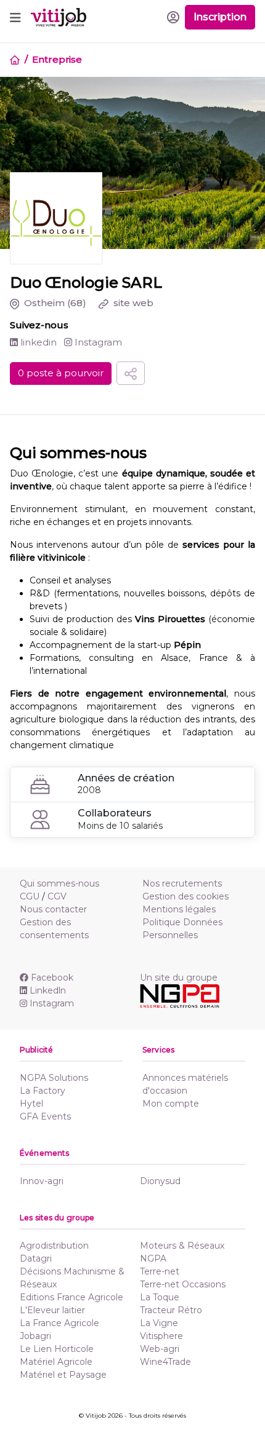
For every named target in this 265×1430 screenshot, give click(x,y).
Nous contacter (53, 909)
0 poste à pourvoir (61, 373)
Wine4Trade (165, 1361)
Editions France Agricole (71, 1297)
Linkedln (48, 990)
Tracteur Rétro (171, 1310)
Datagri (36, 1258)
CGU (29, 896)
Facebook (52, 977)
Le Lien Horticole (57, 1348)
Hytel (31, 1103)
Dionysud (160, 1181)
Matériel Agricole (56, 1361)
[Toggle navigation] (15, 17)
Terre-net (159, 1271)
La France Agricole (59, 1323)
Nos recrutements (182, 883)
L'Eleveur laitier (52, 1310)
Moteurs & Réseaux (182, 1245)
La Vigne (159, 1323)
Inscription (220, 17)
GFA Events (45, 1116)
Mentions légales (179, 909)
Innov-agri (41, 1181)
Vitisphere (161, 1335)
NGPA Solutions (54, 1077)
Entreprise (57, 59)
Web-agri (159, 1348)
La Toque (159, 1297)
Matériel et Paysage (63, 1374)
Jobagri (35, 1335)
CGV (57, 896)
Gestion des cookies (185, 896)
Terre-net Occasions (183, 1284)
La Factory (42, 1090)
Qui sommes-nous (59, 883)
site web (132, 303)
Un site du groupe (179, 977)
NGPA (153, 1258)
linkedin (37, 342)
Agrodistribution (54, 1245)
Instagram (97, 342)
